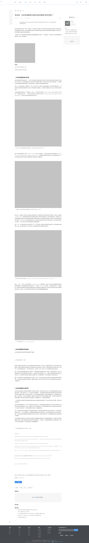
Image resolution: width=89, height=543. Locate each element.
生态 (21, 487)
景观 (29, 529)
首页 (15, 2)
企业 (35, 2)
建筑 (29, 531)
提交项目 (39, 529)
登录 (36, 497)
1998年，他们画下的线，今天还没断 (23, 511)
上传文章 (39, 531)
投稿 (44, 2)
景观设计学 (30, 487)
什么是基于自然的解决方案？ (22, 517)
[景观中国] (6, 2)
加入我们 (49, 531)
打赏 (18, 482)
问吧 (30, 2)
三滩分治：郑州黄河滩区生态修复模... (71, 31)
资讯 (9, 529)
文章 (19, 531)
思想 (20, 10)
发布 (86, 2)
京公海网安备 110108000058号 (58, 541)
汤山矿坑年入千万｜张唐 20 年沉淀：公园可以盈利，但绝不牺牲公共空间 (29, 515)
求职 (40, 2)
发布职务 (39, 536)
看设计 (20, 2)
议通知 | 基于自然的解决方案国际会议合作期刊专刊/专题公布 (27, 509)
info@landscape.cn (54, 540)
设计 (25, 487)
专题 (19, 529)
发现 (25, 2)
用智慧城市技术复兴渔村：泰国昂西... (71, 33)
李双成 (17, 487)
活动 (9, 531)
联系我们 (49, 529)
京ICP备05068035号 (49, 541)
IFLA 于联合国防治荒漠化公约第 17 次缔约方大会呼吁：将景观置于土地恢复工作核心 (31, 513)
